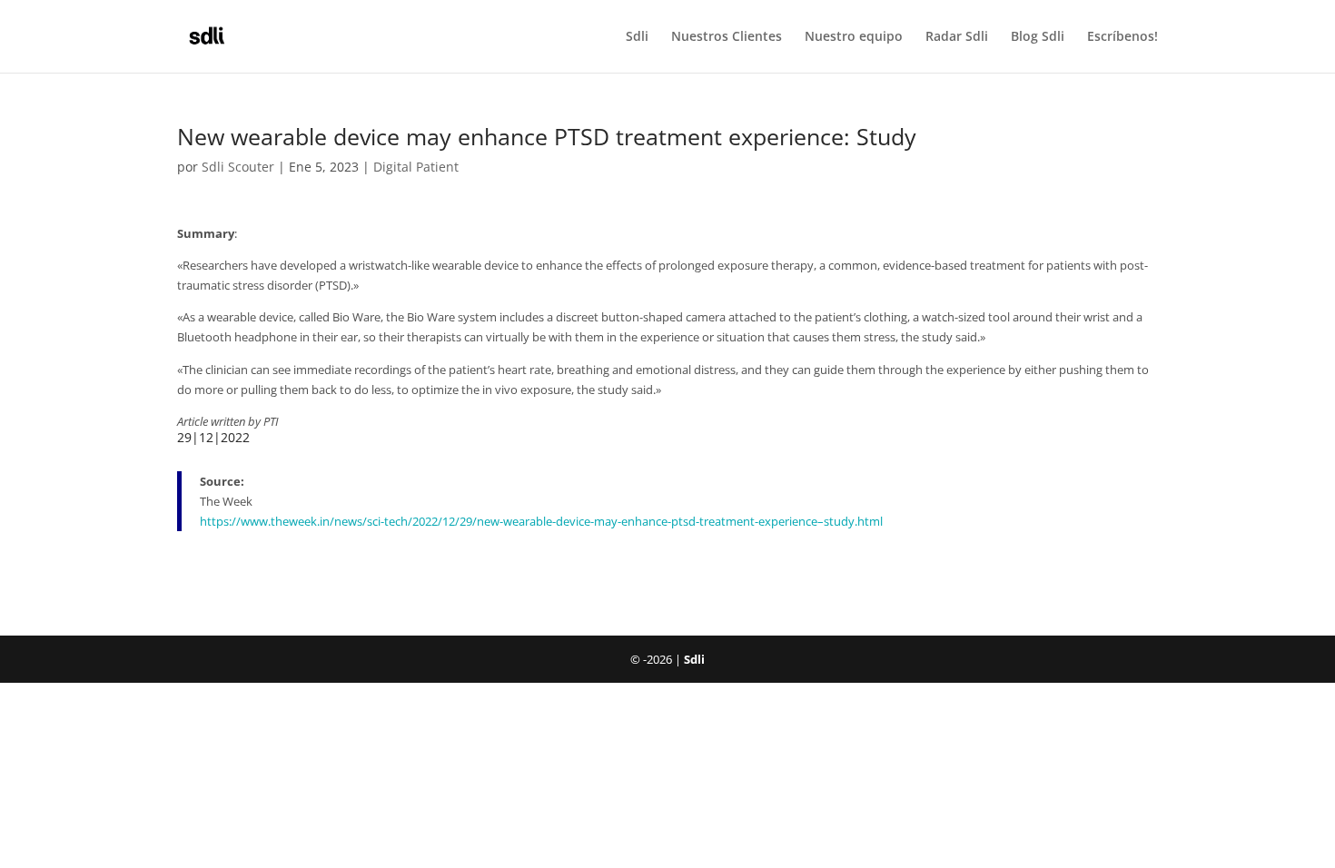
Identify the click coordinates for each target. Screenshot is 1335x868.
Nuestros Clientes (726, 37)
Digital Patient (416, 166)
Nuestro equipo (854, 37)
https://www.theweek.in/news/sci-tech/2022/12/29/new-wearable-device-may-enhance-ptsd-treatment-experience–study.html (541, 521)
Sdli (637, 37)
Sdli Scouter (238, 166)
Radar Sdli (956, 37)
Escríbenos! (1122, 37)
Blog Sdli (1037, 37)
